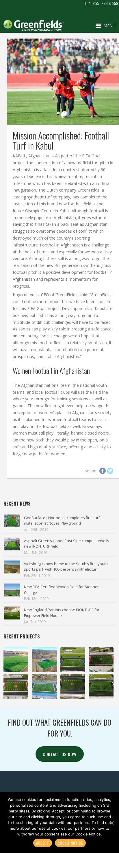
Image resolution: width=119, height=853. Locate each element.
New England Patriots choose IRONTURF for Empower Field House (61, 612)
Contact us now (60, 754)
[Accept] (112, 823)
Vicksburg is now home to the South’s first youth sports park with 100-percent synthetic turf (66, 566)
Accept (42, 843)
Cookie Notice (70, 843)
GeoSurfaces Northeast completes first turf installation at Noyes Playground (62, 520)
